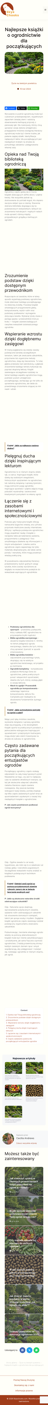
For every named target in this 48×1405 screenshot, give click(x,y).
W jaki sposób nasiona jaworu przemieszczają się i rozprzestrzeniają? (34, 1099)
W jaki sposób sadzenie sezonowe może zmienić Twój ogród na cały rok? (34, 1077)
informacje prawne (24, 1390)
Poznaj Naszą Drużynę (24, 1380)
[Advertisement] (24, 248)
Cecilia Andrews (25, 1138)
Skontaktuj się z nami (24, 1385)
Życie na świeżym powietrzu (24, 83)
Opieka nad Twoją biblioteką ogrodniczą (23, 1015)
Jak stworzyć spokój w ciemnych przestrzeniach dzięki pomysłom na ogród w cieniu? (13, 1077)
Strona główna (11, 1363)
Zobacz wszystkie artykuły (26, 1143)
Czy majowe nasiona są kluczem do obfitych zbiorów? (13, 1098)
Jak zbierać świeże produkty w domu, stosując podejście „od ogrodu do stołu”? (13, 1120)
